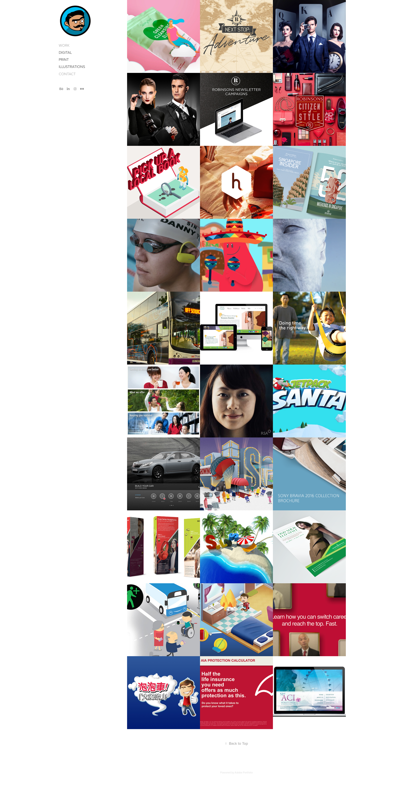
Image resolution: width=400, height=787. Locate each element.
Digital (65, 52)
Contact (67, 73)
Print (64, 59)
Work (64, 45)
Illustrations (72, 66)
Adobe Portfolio (244, 772)
